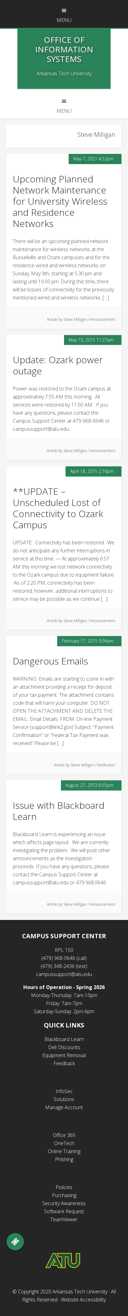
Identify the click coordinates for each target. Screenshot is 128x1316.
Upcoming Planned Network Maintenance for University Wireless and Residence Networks (60, 201)
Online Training (64, 1151)
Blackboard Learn (64, 1039)
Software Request (64, 1211)
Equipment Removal (64, 1055)
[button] (15, 1241)
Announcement (102, 319)
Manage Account (64, 1107)
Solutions (64, 1099)
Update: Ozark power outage (58, 365)
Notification (106, 765)
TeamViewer (64, 1219)
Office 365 (64, 1135)
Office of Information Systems (64, 49)
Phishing (64, 1159)
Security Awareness (64, 1203)
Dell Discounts (64, 1047)
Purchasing (64, 1195)
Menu (64, 20)
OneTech (64, 1143)
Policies (64, 1187)
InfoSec (64, 1091)
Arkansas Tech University (80, 1291)
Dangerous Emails (50, 661)
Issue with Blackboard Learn (58, 811)
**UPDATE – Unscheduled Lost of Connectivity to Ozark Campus (58, 508)
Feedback (64, 1063)
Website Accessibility (83, 1299)
